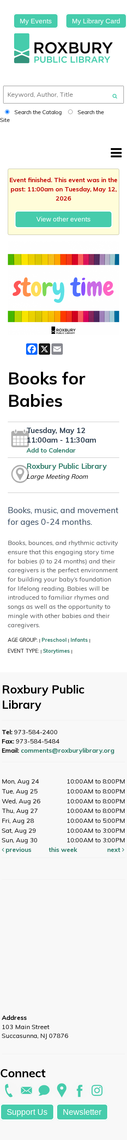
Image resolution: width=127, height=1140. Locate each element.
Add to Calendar (51, 450)
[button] (116, 153)
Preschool (54, 640)
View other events (63, 219)
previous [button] (17, 850)
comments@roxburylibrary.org (67, 750)
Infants (79, 640)
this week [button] (63, 850)
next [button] (114, 850)
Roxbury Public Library (66, 466)
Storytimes (56, 651)
